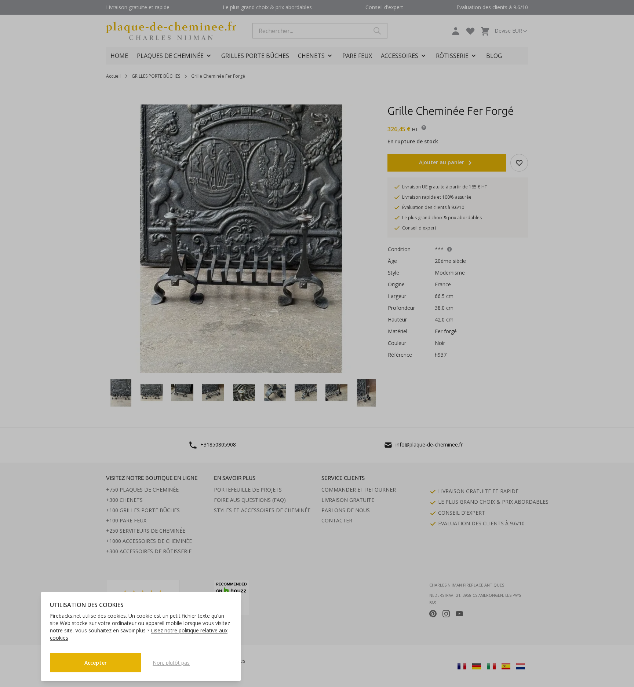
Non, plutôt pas (171, 662)
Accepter (95, 662)
